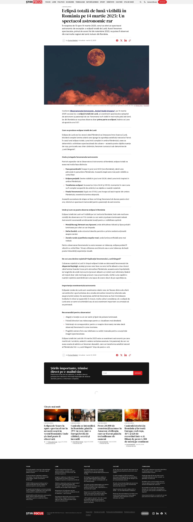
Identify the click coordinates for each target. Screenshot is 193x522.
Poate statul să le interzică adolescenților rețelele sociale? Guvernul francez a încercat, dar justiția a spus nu (65, 472)
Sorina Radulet (73, 40)
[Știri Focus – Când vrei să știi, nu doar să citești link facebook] (162, 513)
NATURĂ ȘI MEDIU (67, 6)
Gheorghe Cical (52, 442)
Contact (88, 515)
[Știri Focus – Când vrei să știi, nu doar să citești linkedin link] (157, 513)
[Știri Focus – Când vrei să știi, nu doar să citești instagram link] (153, 513)
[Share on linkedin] (125, 355)
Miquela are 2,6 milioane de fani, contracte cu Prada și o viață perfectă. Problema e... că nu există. (67, 492)
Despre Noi (89, 512)
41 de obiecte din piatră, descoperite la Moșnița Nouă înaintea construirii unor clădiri (125, 471)
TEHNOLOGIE (146, 466)
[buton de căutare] (140, 2)
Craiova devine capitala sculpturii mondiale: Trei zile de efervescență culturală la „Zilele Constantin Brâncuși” (37, 478)
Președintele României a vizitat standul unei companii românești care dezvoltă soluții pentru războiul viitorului (38, 490)
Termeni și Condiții (99, 512)
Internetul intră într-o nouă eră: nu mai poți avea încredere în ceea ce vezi (154, 495)
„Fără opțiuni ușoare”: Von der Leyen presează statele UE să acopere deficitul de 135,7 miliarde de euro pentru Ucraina (95, 500)
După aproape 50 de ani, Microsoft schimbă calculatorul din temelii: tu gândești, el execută (153, 477)
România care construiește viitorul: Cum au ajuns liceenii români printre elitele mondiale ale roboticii (153, 483)
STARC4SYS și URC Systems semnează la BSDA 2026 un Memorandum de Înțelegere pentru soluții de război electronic (38, 497)
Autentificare (152, 2)
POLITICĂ (87, 466)
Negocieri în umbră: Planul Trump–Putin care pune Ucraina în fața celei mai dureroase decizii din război (95, 493)
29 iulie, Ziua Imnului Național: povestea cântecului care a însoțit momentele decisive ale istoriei (125, 484)
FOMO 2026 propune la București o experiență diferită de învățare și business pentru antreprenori (37, 484)
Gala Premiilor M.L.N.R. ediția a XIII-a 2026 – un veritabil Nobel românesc (124, 489)
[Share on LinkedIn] (125, 40)
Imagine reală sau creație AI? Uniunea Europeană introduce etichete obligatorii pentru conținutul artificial (67, 478)
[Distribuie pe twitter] (121, 40)
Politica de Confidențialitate (114, 512)
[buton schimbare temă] (144, 2)
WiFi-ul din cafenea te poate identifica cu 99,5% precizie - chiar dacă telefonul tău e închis (154, 471)
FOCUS (28, 466)
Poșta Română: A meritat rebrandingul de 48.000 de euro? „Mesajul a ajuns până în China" (38, 471)
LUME (56, 466)
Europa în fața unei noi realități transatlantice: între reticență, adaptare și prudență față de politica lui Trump (96, 472)
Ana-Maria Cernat (78, 441)
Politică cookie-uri (129, 512)
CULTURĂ (116, 466)
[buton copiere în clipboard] (129, 40)
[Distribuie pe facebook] (117, 40)
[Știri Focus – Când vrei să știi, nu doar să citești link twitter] (165, 513)
